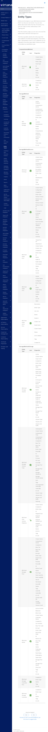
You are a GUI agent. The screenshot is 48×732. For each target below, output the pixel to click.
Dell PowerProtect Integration (6, 266)
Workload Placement (3, 342)
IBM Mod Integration (5, 108)
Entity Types (5, 147)
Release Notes (5, 34)
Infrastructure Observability (4, 24)
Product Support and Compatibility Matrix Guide (6, 30)
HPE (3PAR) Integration (5, 234)
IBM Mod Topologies (6, 173)
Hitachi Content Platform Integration (5, 287)
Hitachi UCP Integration (5, 271)
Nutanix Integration (5, 293)
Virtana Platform (5, 17)
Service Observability (4, 328)
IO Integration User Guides (5, 50)
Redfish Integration (5, 314)
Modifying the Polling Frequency (6, 168)
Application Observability (4, 318)
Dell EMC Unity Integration (6, 211)
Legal (5, 208)
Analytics (6, 176)
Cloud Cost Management (4, 333)
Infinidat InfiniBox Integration (5, 55)
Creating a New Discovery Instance (6, 153)
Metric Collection (6, 186)
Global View (4, 20)
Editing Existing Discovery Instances (6, 161)
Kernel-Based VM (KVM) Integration (6, 68)
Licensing (6, 119)
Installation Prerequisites (7, 115)
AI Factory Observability (4, 323)
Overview (6, 111)
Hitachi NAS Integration (5, 280)
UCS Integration (5, 261)
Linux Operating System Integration (5, 75)
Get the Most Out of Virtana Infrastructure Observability (7, 197)
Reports (5, 182)
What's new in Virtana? (4, 13)
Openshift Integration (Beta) (5, 302)
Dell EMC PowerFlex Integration (5, 245)
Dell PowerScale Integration (5, 61)
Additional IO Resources (7, 190)
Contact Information (6, 204)
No (33, 715)
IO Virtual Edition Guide (5, 45)
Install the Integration (6, 128)
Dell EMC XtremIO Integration (5, 229)
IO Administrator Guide (5, 41)
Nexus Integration (5, 276)
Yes (26, 715)
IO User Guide (5, 37)
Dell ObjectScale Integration (5, 309)
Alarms (5, 179)
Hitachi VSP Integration (5, 216)
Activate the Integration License (6, 123)
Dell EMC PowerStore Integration (5, 95)
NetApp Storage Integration (5, 81)
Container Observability (4, 337)
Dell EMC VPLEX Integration (5, 239)
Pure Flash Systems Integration (5, 256)
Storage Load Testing (4, 347)
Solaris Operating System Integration (5, 102)
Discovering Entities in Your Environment (6, 135)
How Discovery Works (6, 142)
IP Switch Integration (5, 250)
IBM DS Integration (5, 297)
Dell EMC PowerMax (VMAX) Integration (5, 88)
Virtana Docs (22, 7)
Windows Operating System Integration (5, 222)
